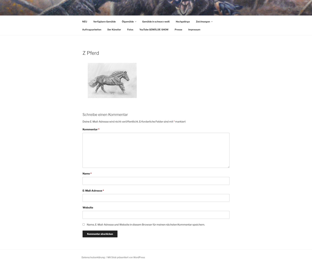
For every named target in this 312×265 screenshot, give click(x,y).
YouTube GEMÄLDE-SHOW (154, 29)
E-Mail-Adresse (93, 190)
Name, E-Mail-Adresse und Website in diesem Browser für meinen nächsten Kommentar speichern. (146, 224)
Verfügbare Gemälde (104, 21)
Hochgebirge (183, 21)
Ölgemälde (128, 21)
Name (87, 173)
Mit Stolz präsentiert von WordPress (126, 257)
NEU (84, 21)
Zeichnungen (203, 21)
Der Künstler (114, 29)
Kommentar (91, 129)
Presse (178, 29)
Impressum (194, 29)
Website (88, 207)
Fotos (130, 29)
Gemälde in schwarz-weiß (156, 21)
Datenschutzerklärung (93, 257)
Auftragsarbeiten (91, 29)
